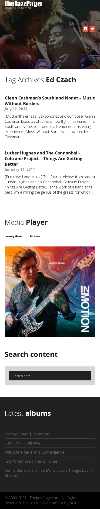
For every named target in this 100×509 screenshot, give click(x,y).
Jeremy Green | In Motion (22, 236)
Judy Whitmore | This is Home (31, 461)
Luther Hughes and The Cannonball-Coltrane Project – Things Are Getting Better (43, 158)
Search (31, 354)
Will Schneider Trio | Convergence (34, 452)
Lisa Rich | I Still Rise (22, 443)
